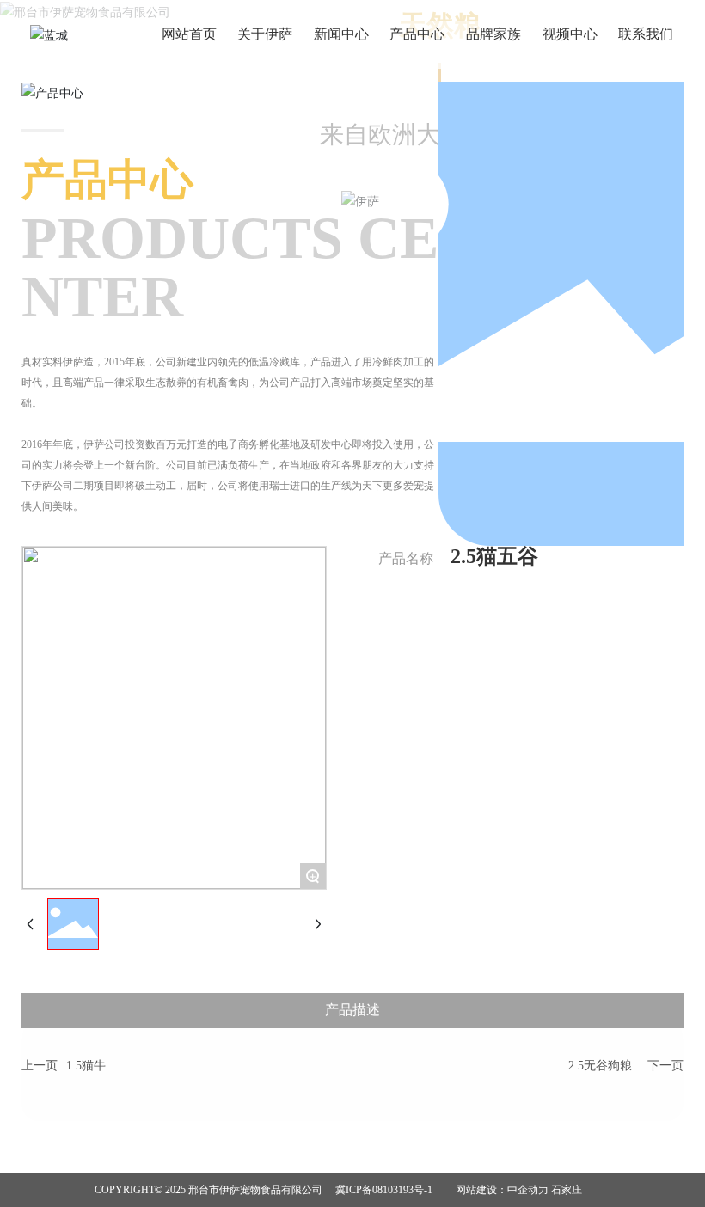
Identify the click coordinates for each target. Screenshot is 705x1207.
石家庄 (566, 1190)
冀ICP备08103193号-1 (383, 1190)
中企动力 (528, 1190)
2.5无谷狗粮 (600, 1065)
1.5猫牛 (86, 1065)
